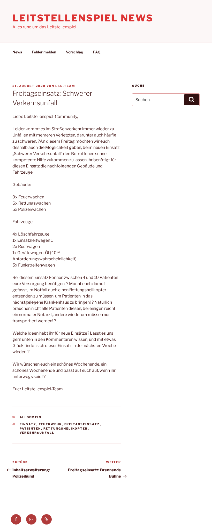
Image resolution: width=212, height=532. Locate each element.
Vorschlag (74, 52)
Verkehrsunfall (37, 432)
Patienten (30, 428)
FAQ (97, 52)
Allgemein (31, 417)
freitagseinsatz (82, 424)
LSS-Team (65, 86)
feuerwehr (50, 424)
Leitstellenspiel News (82, 18)
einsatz (28, 424)
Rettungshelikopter (65, 428)
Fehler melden (44, 52)
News (17, 52)
